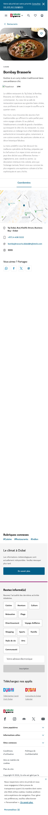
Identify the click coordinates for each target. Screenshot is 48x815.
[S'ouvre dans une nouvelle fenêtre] (14, 268)
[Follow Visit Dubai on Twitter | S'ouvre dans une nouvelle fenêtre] (33, 719)
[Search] (28, 15)
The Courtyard (14, 500)
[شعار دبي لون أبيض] (11, 711)
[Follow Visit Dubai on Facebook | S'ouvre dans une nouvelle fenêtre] (5, 719)
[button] (12, 810)
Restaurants (12, 24)
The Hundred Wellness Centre (21, 449)
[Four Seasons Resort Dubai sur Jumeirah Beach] (24, 305)
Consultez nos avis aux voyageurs (22, 5)
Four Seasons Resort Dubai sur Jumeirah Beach (22, 329)
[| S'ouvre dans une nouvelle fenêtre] (14, 719)
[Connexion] (42, 15)
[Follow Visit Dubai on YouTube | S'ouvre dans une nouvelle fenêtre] (43, 719)
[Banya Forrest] (24, 369)
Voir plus (24, 524)
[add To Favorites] (41, 33)
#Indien (34, 539)
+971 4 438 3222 (16, 237)
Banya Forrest (14, 391)
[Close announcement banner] (43, 3)
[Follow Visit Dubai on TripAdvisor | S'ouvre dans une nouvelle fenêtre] (24, 719)
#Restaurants (21, 539)
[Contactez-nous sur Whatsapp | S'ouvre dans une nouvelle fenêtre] (6, 268)
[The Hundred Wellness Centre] (24, 427)
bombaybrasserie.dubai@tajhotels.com (25, 243)
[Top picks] (35, 15)
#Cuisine (7, 539)
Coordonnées (24, 183)
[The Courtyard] (24, 478)
